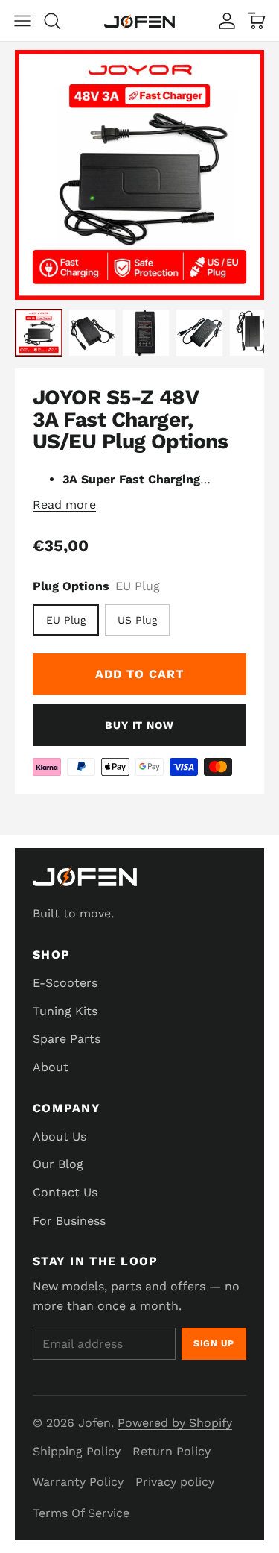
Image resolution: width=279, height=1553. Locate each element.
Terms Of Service (81, 1513)
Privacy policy (174, 1482)
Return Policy (171, 1451)
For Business (69, 1221)
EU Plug (66, 620)
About (50, 1067)
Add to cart (139, 674)
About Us (59, 1136)
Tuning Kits (65, 1011)
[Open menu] (22, 21)
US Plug (137, 620)
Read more (64, 505)
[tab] (38, 333)
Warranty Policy (78, 1482)
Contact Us (65, 1192)
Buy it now (139, 725)
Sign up (213, 1343)
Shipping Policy (77, 1451)
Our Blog (58, 1164)
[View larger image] (139, 175)
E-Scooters (65, 983)
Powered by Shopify (175, 1423)
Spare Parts (66, 1039)
